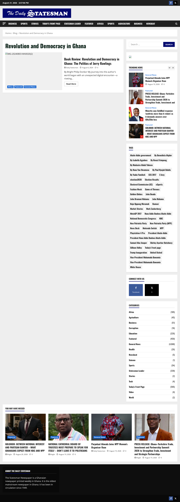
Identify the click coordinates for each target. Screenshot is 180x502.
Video (131, 392)
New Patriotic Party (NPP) (161, 223)
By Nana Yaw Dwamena (139, 169)
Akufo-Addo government (140, 155)
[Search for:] (146, 44)
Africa (100, 23)
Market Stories (136, 208)
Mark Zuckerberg (153, 208)
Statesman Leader (72, 23)
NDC (161, 218)
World (131, 397)
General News (29, 87)
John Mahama (158, 199)
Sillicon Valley (136, 247)
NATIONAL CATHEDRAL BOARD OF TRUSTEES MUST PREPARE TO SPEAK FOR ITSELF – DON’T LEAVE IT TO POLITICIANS (68, 447)
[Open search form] (176, 23)
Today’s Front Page (51, 23)
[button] (4, 23)
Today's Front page (153, 247)
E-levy (161, 174)
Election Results (152, 179)
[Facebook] (171, 3)
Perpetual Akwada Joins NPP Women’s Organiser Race (136, 80)
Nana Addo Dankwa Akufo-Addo (158, 213)
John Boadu (150, 194)
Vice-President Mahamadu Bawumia (145, 257)
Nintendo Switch (150, 228)
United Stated (156, 252)
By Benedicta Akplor (163, 155)
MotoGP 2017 (135, 213)
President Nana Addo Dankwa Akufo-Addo (148, 238)
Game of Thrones (152, 189)
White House (135, 267)
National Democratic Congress (143, 218)
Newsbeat (150, 23)
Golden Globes (136, 194)
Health (132, 349)
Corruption (133, 328)
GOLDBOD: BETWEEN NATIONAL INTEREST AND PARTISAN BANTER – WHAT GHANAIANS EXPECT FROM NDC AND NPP (136, 131)
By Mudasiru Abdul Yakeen (141, 165)
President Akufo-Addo (157, 233)
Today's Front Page (137, 386)
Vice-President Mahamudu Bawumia (145, 262)
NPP (162, 228)
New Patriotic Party (138, 223)
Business (12, 23)
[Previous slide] (169, 67)
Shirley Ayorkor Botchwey (161, 242)
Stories (34, 23)
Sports (24, 23)
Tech (131, 381)
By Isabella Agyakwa (138, 160)
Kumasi (155, 203)
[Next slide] (173, 67)
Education (133, 333)
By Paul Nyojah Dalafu (161, 169)
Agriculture (124, 23)
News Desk (134, 228)
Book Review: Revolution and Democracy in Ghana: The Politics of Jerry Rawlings (33, 71)
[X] (175, 3)
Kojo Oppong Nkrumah (139, 203)
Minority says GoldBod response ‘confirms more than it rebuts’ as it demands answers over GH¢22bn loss (136, 114)
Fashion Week (136, 189)
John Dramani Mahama (139, 199)
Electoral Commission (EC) (141, 184)
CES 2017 (152, 174)
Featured (89, 23)
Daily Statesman (72, 67)
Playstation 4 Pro (137, 233)
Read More (72, 83)
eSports (159, 184)
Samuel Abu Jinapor (138, 242)
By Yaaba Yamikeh (137, 174)
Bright (9, 454)
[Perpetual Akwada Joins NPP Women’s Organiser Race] (111, 427)
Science (132, 360)
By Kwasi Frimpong (159, 160)
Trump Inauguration (138, 252)
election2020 (136, 179)
